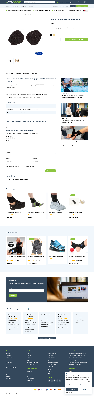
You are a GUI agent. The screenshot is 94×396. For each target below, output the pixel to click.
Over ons (62, 6)
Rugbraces (29, 376)
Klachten (50, 369)
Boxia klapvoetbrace (28, 97)
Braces (7, 6)
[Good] (12, 138)
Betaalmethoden (51, 357)
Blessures (31, 6)
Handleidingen (34, 73)
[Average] (10, 138)
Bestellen (50, 358)
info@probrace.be (9, 360)
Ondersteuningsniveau (52, 360)
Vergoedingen (51, 366)
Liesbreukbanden (30, 378)
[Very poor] (7, 138)
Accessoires (18, 14)
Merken (7, 381)
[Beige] (54, 35)
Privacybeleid (50, 355)
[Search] (53, 2)
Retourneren (78, 10)
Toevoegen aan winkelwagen (77, 39)
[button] (7, 207)
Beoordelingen (26, 73)
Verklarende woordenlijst (53, 362)
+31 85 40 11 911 (9, 362)
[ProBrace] (13, 2)
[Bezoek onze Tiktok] (60, 380)
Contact (28, 353)
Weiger (84, 389)
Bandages (8, 376)
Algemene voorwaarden (52, 353)
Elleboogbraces (30, 374)
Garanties (50, 367)
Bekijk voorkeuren (69, 392)
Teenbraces (29, 380)
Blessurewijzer (55, 6)
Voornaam (8, 158)
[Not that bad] (9, 138)
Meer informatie (74, 28)
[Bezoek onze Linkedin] (54, 380)
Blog (67, 6)
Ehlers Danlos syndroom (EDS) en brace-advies (78, 362)
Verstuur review (50, 170)
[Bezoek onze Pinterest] (57, 380)
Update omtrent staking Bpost (75, 364)
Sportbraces (8, 378)
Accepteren (72, 389)
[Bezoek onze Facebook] (49, 380)
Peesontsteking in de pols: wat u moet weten (77, 353)
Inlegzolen (23, 6)
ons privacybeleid (77, 384)
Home (7, 14)
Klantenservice (72, 10)
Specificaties (18, 73)
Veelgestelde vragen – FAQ (32, 362)
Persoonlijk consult (52, 364)
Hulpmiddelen (15, 6)
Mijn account (29, 357)
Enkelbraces (29, 373)
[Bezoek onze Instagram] (52, 380)
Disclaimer (50, 371)
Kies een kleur (53, 32)
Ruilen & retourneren (31, 360)
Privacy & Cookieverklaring (48, 393)
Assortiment (12, 14)
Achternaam (34, 158)
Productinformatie (10, 73)
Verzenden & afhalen (31, 358)
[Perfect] (14, 138)
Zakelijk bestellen (30, 364)
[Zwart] (51, 35)
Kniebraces (29, 371)
